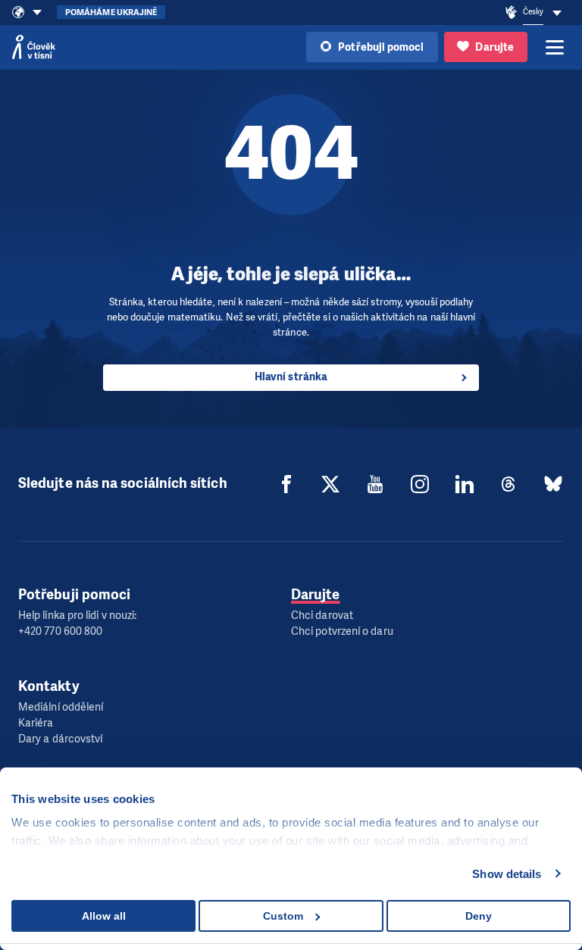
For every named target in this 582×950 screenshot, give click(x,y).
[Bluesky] (553, 484)
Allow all (104, 916)
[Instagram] (420, 484)
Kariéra (36, 723)
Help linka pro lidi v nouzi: (77, 615)
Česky (533, 12)
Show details (506, 873)
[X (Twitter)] (330, 484)
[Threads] (508, 484)
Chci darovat (322, 615)
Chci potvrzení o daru (342, 631)
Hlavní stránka (291, 377)
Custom (283, 916)
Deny (478, 916)
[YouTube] (375, 484)
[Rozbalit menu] (554, 47)
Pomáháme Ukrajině (111, 12)
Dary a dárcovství (60, 739)
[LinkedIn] (464, 484)
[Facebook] (286, 484)
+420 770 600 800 (60, 631)
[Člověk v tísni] (33, 47)
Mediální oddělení (60, 707)
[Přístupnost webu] (511, 13)
